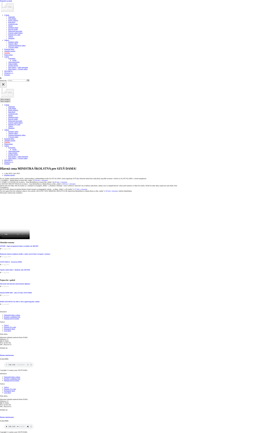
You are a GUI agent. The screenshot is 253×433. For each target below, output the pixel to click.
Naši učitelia (12, 19)
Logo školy (7, 331)
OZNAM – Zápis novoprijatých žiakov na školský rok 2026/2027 (19, 246)
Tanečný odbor (13, 44)
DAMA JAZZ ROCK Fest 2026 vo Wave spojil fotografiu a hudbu (20, 301)
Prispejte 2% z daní (14, 35)
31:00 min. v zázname (40, 180)
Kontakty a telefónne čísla (12, 317)
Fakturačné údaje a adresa (12, 315)
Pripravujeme (8, 55)
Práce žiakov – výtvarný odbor (17, 69)
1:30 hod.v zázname (111, 191)
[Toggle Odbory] (34, 130)
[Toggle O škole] (34, 105)
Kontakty (7, 75)
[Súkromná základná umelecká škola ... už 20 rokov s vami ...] (7, 11)
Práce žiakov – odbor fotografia (18, 67)
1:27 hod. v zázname (80, 189)
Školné (10, 26)
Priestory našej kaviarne (7, 355)
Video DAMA (12, 64)
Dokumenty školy (9, 329)
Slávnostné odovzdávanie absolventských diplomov (15, 284)
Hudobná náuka (13, 27)
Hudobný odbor (13, 42)
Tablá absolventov (14, 62)
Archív (14, 60)
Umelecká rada (13, 24)
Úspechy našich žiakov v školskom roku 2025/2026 (15, 270)
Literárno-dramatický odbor (16, 45)
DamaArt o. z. (8, 73)
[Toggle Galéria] (34, 146)
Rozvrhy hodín (13, 29)
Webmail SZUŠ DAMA (11, 318)
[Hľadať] (0, 78)
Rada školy (11, 22)
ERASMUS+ (8, 71)
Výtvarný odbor (13, 47)
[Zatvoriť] (3, 84)
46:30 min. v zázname (60, 182)
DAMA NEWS (13, 65)
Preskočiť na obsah (6, 1)
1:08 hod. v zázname (68, 184)
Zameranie (11, 17)
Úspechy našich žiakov (15, 33)
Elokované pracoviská (15, 31)
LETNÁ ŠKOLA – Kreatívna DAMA (11, 262)
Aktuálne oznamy (9, 51)
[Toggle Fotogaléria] (34, 148)
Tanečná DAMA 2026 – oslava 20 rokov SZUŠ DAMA (16, 293)
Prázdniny (11, 38)
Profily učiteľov (13, 20)
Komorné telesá (9, 49)
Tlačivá (10, 36)
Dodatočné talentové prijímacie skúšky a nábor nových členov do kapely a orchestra (25, 254)
